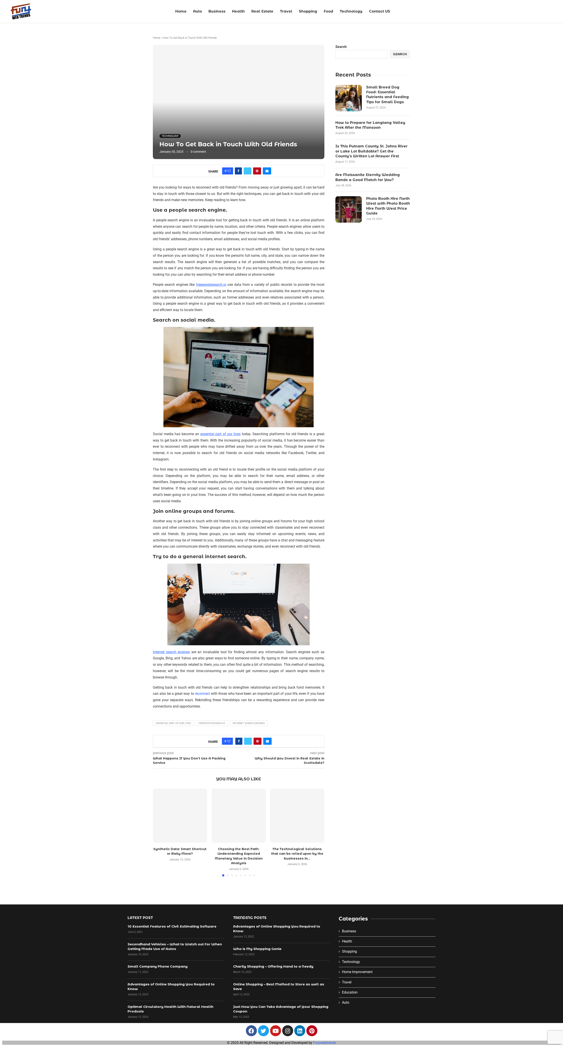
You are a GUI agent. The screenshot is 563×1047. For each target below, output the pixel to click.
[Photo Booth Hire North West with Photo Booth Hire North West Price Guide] (348, 209)
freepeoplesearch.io (212, 723)
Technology (351, 11)
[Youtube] (275, 1030)
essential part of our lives (173, 723)
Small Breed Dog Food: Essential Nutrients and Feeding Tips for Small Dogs (387, 94)
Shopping (308, 11)
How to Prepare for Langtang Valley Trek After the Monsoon (370, 125)
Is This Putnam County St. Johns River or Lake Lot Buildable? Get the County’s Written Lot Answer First (371, 151)
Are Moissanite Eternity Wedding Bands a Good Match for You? (367, 177)
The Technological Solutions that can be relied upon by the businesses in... (297, 853)
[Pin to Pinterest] (257, 170)
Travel (286, 11)
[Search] (557, 11)
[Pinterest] (311, 1030)
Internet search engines (249, 723)
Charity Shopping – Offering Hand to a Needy (273, 966)
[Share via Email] (267, 170)
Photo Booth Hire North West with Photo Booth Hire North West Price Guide (388, 205)
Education (350, 992)
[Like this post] (228, 170)
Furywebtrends (324, 1043)
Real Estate (262, 11)
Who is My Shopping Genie (257, 949)
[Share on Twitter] (247, 170)
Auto (197, 11)
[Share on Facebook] (238, 170)
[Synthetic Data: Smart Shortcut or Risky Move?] (180, 815)
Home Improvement (357, 972)
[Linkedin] (299, 1030)
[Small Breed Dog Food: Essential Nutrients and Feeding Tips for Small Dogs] (348, 98)
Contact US (379, 11)
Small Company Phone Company (158, 966)
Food (328, 11)
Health (238, 11)
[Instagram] (287, 1030)
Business (216, 11)
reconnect (202, 693)
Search (341, 47)
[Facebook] (251, 1030)
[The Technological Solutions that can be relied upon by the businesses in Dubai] (297, 815)
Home (180, 11)
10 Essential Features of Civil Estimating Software (172, 926)
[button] (159, 832)
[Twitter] (263, 1030)
